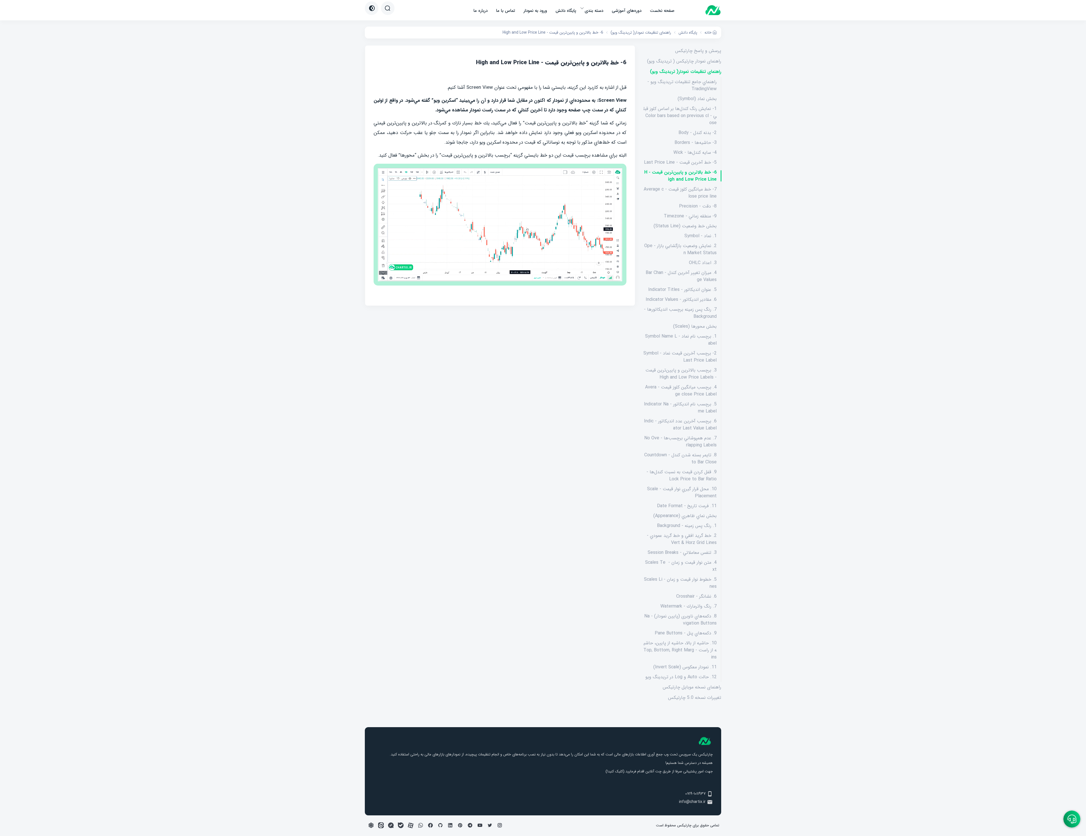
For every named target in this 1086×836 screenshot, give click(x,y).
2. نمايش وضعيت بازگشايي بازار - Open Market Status (680, 249)
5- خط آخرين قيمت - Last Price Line (680, 162)
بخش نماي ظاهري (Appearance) (685, 515)
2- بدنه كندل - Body (697, 132)
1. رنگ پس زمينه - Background (687, 525)
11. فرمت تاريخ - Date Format (687, 505)
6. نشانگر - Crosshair (696, 596)
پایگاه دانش (565, 10)
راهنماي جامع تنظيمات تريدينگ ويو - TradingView (682, 85)
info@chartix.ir (692, 802)
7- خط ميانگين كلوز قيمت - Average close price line (680, 193)
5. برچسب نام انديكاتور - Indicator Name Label (680, 408)
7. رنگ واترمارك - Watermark (688, 606)
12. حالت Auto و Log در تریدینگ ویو (681, 677)
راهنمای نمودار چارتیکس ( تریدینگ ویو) (684, 61)
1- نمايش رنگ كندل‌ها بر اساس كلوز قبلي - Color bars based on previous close (680, 115)
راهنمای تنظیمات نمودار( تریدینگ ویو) (685, 71)
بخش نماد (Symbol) (697, 98)
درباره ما (480, 10)
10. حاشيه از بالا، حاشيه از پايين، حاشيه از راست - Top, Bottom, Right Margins (680, 650)
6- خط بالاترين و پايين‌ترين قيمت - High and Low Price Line (680, 176)
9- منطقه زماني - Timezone (690, 216)
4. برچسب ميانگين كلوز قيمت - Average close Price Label (681, 391)
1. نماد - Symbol (700, 235)
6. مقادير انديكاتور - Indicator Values (681, 299)
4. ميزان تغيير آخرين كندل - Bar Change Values (681, 276)
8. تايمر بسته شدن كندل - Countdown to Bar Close (680, 459)
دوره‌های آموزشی (626, 10)
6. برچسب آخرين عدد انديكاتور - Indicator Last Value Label (680, 425)
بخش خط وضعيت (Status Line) (685, 226)
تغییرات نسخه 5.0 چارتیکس (694, 697)
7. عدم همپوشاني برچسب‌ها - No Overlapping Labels (680, 442)
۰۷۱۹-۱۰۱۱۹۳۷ (695, 793)
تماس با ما (505, 10)
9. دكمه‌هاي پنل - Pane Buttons (686, 633)
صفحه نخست (662, 10)
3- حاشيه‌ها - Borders (696, 142)
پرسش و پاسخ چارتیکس (698, 50)
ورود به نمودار (535, 10)
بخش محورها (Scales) (695, 326)
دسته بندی (594, 10)
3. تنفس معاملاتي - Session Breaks (682, 552)
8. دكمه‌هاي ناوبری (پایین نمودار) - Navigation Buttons (680, 620)
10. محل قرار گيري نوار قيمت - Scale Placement (682, 492)
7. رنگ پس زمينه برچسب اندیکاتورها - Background (680, 313)
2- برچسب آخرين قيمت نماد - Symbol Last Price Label (680, 357)
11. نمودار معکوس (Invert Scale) (685, 667)
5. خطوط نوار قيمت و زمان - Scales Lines (680, 583)
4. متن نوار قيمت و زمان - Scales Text (681, 566)
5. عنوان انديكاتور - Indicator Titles (682, 289)
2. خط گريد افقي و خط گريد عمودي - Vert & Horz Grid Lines (682, 539)
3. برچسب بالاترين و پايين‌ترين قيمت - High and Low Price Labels (681, 374)
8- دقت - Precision (698, 206)
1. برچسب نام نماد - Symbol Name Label (681, 340)
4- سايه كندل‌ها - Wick (695, 152)
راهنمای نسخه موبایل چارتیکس (692, 687)
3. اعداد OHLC (703, 262)
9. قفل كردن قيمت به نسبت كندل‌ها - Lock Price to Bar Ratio (682, 475)
